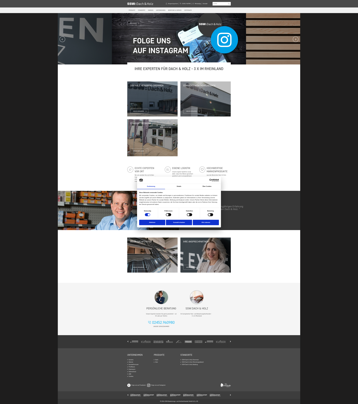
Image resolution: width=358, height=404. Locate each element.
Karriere (131, 360)
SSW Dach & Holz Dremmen (190, 360)
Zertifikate (188, 10)
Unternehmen (160, 10)
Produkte (132, 10)
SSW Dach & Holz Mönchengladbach (193, 362)
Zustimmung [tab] (151, 186)
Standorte (141, 10)
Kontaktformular (134, 364)
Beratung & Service (175, 10)
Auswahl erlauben (179, 222)
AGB (130, 374)
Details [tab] (179, 186)
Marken (150, 10)
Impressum (132, 369)
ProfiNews (132, 367)
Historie (131, 362)
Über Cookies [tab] (206, 186)
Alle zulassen (205, 222)
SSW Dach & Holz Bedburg (190, 364)
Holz (156, 362)
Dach (156, 360)
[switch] (168, 214)
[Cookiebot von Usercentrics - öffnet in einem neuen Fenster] (211, 180)
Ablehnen (152, 222)
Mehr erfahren (269, 36)
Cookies (131, 376)
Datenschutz (132, 371)
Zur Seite (133, 23)
